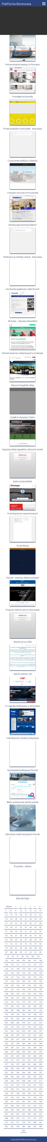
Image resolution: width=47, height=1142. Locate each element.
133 (23, 977)
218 (29, 1027)
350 (23, 1106)
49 (16, 931)
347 (6, 1106)
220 (40, 1027)
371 (23, 1118)
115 (40, 965)
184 (34, 1006)
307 (17, 1081)
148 (29, 985)
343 (23, 1102)
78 (40, 944)
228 (6, 1035)
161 (23, 994)
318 (40, 1085)
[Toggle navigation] (43, 3)
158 (6, 994)
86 (40, 948)
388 (40, 1126)
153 (17, 990)
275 (34, 1060)
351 (29, 1106)
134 (29, 977)
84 (31, 948)
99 (27, 956)
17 (16, 915)
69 (35, 940)
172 (6, 1002)
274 (29, 1060)
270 (6, 1060)
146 (17, 985)
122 (40, 969)
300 (17, 1077)
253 (29, 1048)
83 (26, 948)
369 (12, 1118)
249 (6, 1048)
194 (12, 1014)
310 (34, 1081)
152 (12, 990)
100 (32, 956)
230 (17, 1035)
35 (26, 923)
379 (29, 1122)
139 (17, 981)
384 (17, 1126)
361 (6, 1114)
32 (11, 923)
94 (40, 952)
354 (6, 1110)
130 (6, 977)
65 (16, 940)
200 (6, 1019)
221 (6, 1031)
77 (35, 944)
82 (21, 948)
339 (40, 1097)
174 (17, 1002)
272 (17, 1060)
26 (21, 919)
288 (29, 1068)
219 (34, 1027)
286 (17, 1068)
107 (34, 960)
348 (12, 1106)
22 (40, 915)
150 (40, 985)
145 (12, 985)
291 (6, 1073)
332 (40, 1093)
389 (23, 1131)
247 (34, 1043)
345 (34, 1102)
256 (6, 1052)
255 (40, 1048)
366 (34, 1114)
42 (21, 927)
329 (23, 1093)
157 (40, 990)
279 (17, 1064)
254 (34, 1048)
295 (29, 1073)
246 (29, 1043)
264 (12, 1056)
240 (34, 1039)
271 (12, 1060)
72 (11, 944)
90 (21, 952)
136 (40, 977)
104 (17, 960)
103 (12, 960)
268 (34, 1056)
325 (40, 1089)
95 (8, 956)
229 (12, 1035)
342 (17, 1102)
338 (34, 1097)
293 (17, 1073)
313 (12, 1085)
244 (17, 1043)
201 (12, 1019)
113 (29, 965)
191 (34, 1010)
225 (29, 1031)
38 (40, 923)
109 (6, 965)
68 (31, 940)
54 (40, 931)
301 (23, 1077)
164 (40, 994)
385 (23, 1126)
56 (11, 936)
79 (6, 948)
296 (34, 1073)
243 (12, 1043)
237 (17, 1039)
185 (40, 1006)
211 (29, 1023)
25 (16, 919)
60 (31, 936)
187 (12, 1010)
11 (26, 911)
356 (17, 1110)
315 (23, 1085)
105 (23, 960)
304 (40, 1077)
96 (13, 956)
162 (29, 994)
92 (31, 952)
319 (6, 1089)
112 (23, 965)
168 (23, 998)
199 (40, 1014)
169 (29, 998)
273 (23, 1060)
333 (6, 1097)
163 (34, 994)
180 (12, 1006)
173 (12, 1002)
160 (17, 994)
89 (16, 952)
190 (29, 1010)
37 (35, 923)
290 (40, 1068)
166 (12, 998)
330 (29, 1093)
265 (17, 1056)
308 (23, 1081)
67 (26, 940)
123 (6, 973)
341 (12, 1102)
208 (12, 1023)
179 (6, 1006)
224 (23, 1031)
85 (35, 948)
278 (12, 1064)
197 (29, 1014)
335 (17, 1097)
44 (31, 927)
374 (40, 1118)
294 (23, 1073)
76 (31, 944)
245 (23, 1043)
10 (21, 911)
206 (40, 1019)
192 (40, 1010)
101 (38, 956)
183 (29, 1006)
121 (34, 969)
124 (12, 973)
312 (6, 1085)
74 (21, 944)
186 (6, 1010)
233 (34, 1035)
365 (29, 1114)
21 (35, 915)
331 (34, 1093)
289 (34, 1068)
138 (12, 981)
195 (17, 1014)
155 (29, 990)
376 (12, 1122)
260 (29, 1052)
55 (6, 936)
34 (21, 923)
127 (29, 973)
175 (23, 1002)
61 (35, 936)
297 (40, 1073)
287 (23, 1068)
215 (12, 1027)
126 (23, 973)
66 (21, 940)
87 (6, 952)
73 (16, 944)
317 (34, 1085)
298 (6, 1077)
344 (29, 1102)
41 (16, 927)
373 (34, 1118)
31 (6, 923)
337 (29, 1097)
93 (35, 952)
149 (34, 985)
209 (17, 1023)
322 (23, 1089)
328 (17, 1093)
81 (16, 948)
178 (40, 1002)
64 (11, 940)
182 (23, 1006)
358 (29, 1110)
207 (6, 1023)
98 (23, 956)
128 (34, 973)
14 (40, 911)
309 (29, 1081)
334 (12, 1097)
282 (34, 1064)
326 (6, 1093)
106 (29, 960)
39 (6, 927)
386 (29, 1126)
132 (17, 977)
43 (26, 927)
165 (6, 998)
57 (16, 936)
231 (23, 1035)
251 (17, 1048)
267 (29, 1056)
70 (40, 940)
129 (40, 973)
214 (6, 1027)
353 (40, 1106)
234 (40, 1035)
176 (29, 1002)
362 (12, 1114)
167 (17, 998)
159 (12, 994)
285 (12, 1068)
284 (6, 1068)
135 (34, 977)
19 (26, 915)
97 (18, 956)
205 (34, 1019)
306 (12, 1081)
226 (34, 1031)
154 (23, 990)
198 (34, 1014)
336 (23, 1097)
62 (40, 936)
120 (29, 969)
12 (31, 911)
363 (17, 1114)
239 (29, 1039)
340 (6, 1102)
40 (11, 927)
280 (23, 1064)
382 (6, 1126)
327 (12, 1093)
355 (12, 1110)
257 (12, 1052)
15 (6, 915)
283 (40, 1064)
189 (23, 1010)
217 (23, 1027)
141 (29, 981)
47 (6, 931)
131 (12, 977)
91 (26, 952)
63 (6, 940)
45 (35, 927)
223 (17, 1031)
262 (40, 1052)
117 (12, 969)
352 (34, 1106)
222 (12, 1031)
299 (12, 1077)
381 (40, 1122)
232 (29, 1035)
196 (23, 1014)
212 (34, 1023)
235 (6, 1039)
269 (40, 1056)
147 (23, 985)
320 (12, 1089)
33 (16, 923)
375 (6, 1122)
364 (23, 1114)
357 (23, 1110)
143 (40, 981)
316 (29, 1085)
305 (6, 1081)
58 (21, 936)
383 (12, 1126)
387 (34, 1126)
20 (31, 915)
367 (40, 1114)
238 (23, 1039)
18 (21, 915)
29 (35, 919)
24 (11, 919)
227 (40, 1031)
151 (6, 990)
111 (17, 965)
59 (26, 936)
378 (23, 1122)
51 (26, 931)
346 (40, 1102)
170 (34, 998)
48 (11, 931)
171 (40, 998)
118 (17, 969)
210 (23, 1023)
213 (40, 1023)
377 (17, 1122)
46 (40, 927)
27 (26, 919)
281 (29, 1064)
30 (40, 919)
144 (6, 985)
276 (40, 1060)
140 (23, 981)
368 (6, 1118)
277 (6, 1064)
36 (31, 923)
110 (12, 965)
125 (17, 973)
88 (11, 952)
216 (17, 1027)
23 (6, 919)
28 (31, 919)
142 (34, 981)
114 (34, 965)
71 (6, 944)
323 (29, 1089)
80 (11, 948)
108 (40, 960)
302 (29, 1077)
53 (35, 931)
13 (35, 911)
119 (23, 969)
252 (23, 1048)
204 (29, 1019)
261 (34, 1052)
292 (12, 1073)
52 (31, 931)
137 (6, 981)
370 (17, 1118)
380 (34, 1122)
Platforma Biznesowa (16, 4)
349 (17, 1106)
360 (40, 1110)
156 (34, 990)
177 (34, 1002)
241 (40, 1039)
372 (29, 1118)
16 (11, 915)
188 (17, 1010)
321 (17, 1089)
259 (23, 1052)
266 (23, 1056)
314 (17, 1085)
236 (12, 1039)
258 (17, 1052)
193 (6, 1014)
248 (40, 1043)
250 (12, 1048)
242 (6, 1043)
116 (6, 969)
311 (40, 1081)
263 (6, 1056)
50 (21, 931)
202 (17, 1019)
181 (17, 1006)
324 (34, 1089)
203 (23, 1019)
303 (34, 1077)
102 (6, 960)
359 (34, 1110)
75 (26, 944)
